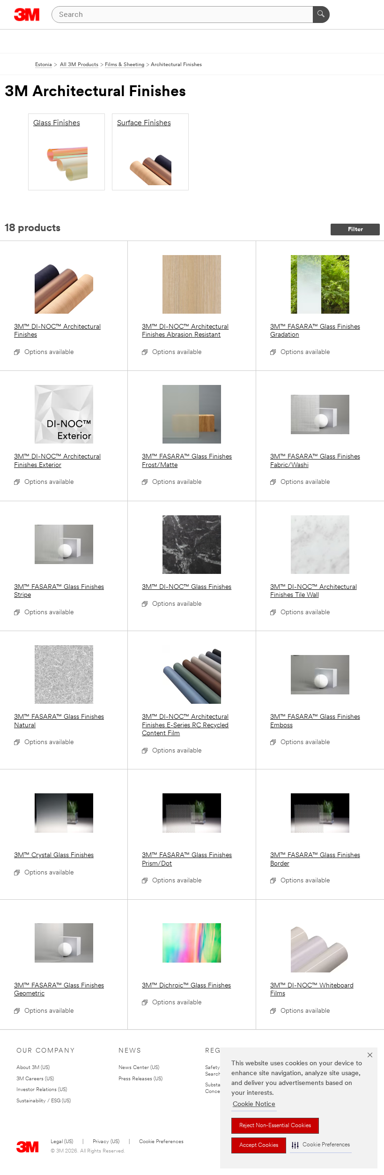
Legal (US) (62, 1142)
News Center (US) (138, 1067)
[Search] (321, 14)
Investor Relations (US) (41, 1089)
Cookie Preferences (161, 1142)
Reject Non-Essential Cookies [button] (275, 1126)
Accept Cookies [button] (258, 1145)
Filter (355, 229)
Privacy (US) (106, 1142)
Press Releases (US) (140, 1079)
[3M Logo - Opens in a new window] (27, 15)
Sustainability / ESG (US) (43, 1101)
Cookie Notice (254, 1104)
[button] (321, 1145)
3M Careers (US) (35, 1079)
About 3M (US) (33, 1067)
